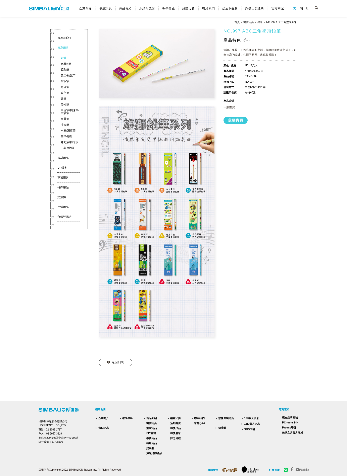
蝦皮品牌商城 (290, 417)
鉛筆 (260, 22)
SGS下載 (249, 429)
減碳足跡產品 (154, 453)
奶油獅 (61, 197)
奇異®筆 (66, 63)
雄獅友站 (213, 470)
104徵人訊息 (251, 418)
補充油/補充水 (69, 142)
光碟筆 (65, 87)
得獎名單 (175, 433)
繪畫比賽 (188, 8)
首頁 (237, 22)
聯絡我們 (208, 8)
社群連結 (274, 470)
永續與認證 (147, 8)
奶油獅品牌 (230, 8)
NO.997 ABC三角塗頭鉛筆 (281, 22)
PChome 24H (290, 422)
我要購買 (236, 120)
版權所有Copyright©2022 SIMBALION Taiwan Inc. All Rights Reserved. (80, 469)
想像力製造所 (254, 8)
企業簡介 (85, 8)
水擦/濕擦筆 (68, 130)
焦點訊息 (105, 8)
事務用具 (63, 177)
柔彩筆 (65, 69)
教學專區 (168, 8)
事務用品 (151, 438)
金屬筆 (65, 118)
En (308, 8)
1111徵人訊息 (252, 423)
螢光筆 (65, 104)
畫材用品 (63, 157)
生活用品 (63, 207)
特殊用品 (63, 187)
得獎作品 (175, 428)
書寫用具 (248, 22)
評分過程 (175, 438)
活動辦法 (175, 423)
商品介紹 (125, 8)
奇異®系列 (64, 37)
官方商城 (277, 8)
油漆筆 (65, 124)
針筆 (63, 98)
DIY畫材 (62, 167)
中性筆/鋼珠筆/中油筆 (70, 111)
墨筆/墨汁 (67, 136)
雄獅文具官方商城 (292, 432)
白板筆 (65, 81)
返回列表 (118, 362)
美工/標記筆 (68, 75)
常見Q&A (199, 423)
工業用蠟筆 (68, 148)
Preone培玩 (289, 427)
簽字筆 (65, 92)
